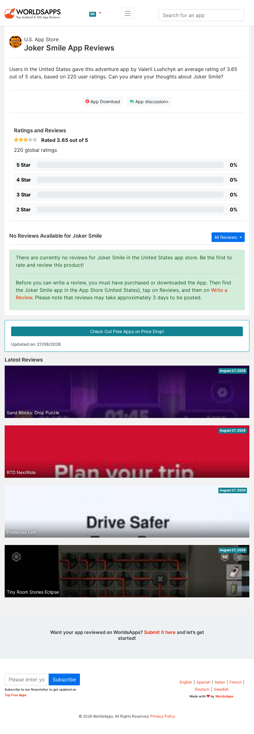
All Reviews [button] (226, 237)
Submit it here (160, 632)
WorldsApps (224, 696)
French (236, 682)
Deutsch (202, 689)
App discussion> (151, 101)
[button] (95, 13)
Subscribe (64, 679)
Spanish (203, 682)
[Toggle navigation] (127, 13)
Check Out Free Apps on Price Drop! (127, 331)
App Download (104, 101)
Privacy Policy (162, 716)
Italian (220, 682)
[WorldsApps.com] (34, 13)
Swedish (221, 689)
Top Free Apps (16, 695)
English (186, 682)
